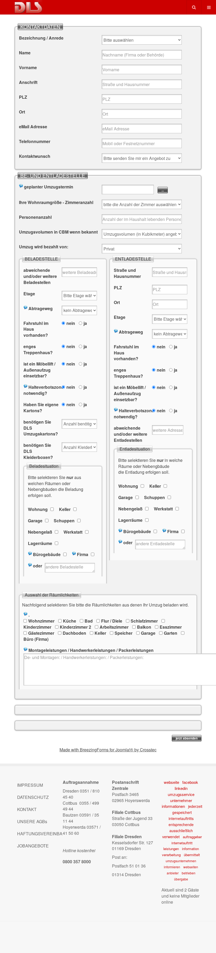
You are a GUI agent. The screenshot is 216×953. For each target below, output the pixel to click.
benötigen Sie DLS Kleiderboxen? (38, 451)
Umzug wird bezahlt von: (43, 247)
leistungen (171, 848)
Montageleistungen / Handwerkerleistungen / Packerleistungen (91, 650)
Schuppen (64, 521)
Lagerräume (40, 543)
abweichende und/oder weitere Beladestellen (40, 276)
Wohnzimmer (41, 621)
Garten (170, 633)
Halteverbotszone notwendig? (41, 390)
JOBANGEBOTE (33, 846)
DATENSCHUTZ (33, 797)
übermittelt (192, 854)
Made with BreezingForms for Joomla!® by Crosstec (108, 750)
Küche (69, 621)
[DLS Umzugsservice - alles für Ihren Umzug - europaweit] (28, 6)
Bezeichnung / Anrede (41, 38)
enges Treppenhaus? (38, 349)
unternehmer (181, 800)
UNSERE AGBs (32, 821)
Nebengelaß (40, 532)
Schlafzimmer (144, 621)
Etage (29, 294)
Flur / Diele (111, 621)
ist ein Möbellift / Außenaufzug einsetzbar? (39, 370)
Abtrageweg (40, 308)
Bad (89, 621)
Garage (35, 521)
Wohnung (38, 509)
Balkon (144, 627)
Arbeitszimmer (114, 627)
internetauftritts (181, 818)
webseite (171, 782)
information (190, 848)
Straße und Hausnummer (127, 273)
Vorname (28, 67)
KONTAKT (27, 809)
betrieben (188, 873)
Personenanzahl (35, 217)
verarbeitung (171, 854)
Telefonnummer (34, 141)
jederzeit (195, 806)
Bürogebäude (47, 554)
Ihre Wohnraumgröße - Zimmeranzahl (56, 202)
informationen (173, 806)
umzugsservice (181, 794)
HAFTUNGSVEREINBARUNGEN (36, 834)
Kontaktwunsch (34, 156)
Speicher (123, 633)
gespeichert (182, 812)
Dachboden (74, 633)
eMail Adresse (33, 127)
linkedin (181, 788)
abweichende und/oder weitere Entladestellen (130, 434)
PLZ (23, 97)
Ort (22, 112)
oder (37, 566)
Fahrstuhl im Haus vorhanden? (35, 329)
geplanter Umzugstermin (48, 187)
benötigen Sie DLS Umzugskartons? (40, 428)
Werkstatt (72, 532)
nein (70, 323)
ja (85, 323)
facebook (190, 782)
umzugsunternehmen (181, 861)
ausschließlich (181, 830)
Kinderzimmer (37, 627)
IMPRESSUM (30, 785)
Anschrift (28, 82)
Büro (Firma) (35, 639)
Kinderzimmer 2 (75, 627)
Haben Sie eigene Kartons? (40, 408)
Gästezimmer (41, 633)
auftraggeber (192, 836)
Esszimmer (171, 627)
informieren (172, 867)
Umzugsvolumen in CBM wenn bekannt (58, 232)
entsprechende (181, 824)
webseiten (190, 867)
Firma (82, 554)
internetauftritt (182, 842)
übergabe (181, 879)
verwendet (171, 836)
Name (25, 53)
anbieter (173, 873)
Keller (65, 509)
